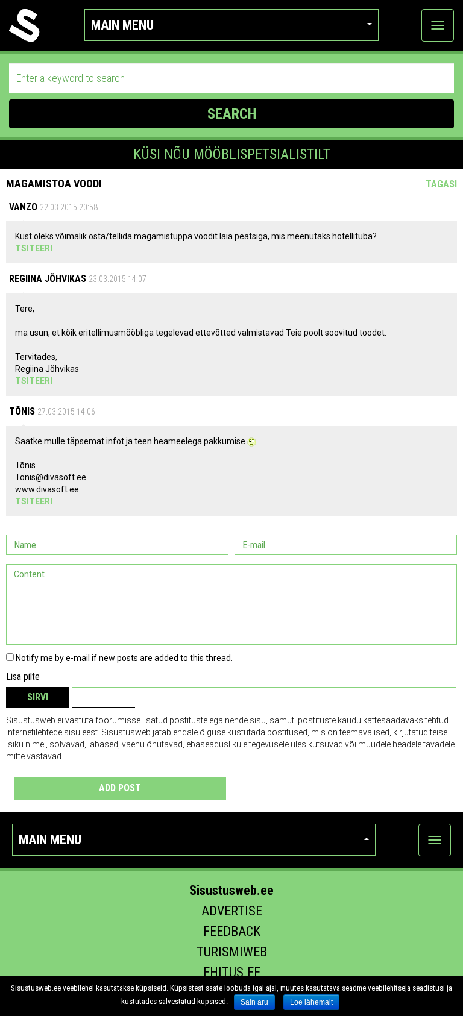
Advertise (231, 910)
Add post (120, 788)
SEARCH (231, 113)
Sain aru (254, 1002)
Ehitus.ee (231, 972)
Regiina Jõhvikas (47, 278)
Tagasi (441, 184)
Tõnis (22, 411)
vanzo (23, 207)
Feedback (231, 931)
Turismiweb (232, 951)
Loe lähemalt (311, 1002)
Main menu (122, 25)
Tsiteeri (33, 248)
